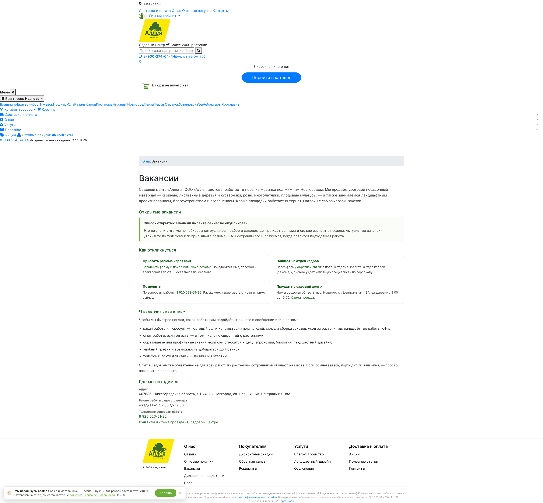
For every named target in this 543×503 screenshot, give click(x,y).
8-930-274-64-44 (14, 140)
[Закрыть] (13, 92)
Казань (80, 104)
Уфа (200, 104)
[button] (159, 16)
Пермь (159, 104)
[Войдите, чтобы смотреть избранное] (140, 61)
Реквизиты (248, 468)
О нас (176, 10)
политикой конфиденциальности (92, 495)
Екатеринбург (28, 104)
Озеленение (304, 468)
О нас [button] (206, 149)
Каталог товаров (18, 109)
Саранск (172, 104)
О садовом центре (202, 422)
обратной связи (309, 267)
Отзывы (190, 454)
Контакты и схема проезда (161, 422)
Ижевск (46, 104)
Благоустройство (309, 454)
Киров (91, 104)
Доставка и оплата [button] (248, 149)
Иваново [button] (151, 4)
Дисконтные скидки (256, 454)
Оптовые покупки (197, 10)
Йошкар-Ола (63, 104)
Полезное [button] (324, 149)
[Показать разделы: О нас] (537, 119)
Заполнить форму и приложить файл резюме (177, 267)
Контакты (221, 10)
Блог (188, 483)
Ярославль (230, 104)
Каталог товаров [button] (169, 150)
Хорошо (166, 493)
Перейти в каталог (271, 77)
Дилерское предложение (205, 475)
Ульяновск (188, 104)
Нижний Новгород (128, 104)
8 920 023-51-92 (189, 292)
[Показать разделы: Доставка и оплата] (537, 114)
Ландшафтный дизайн (312, 461)
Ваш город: (21, 98)
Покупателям (252, 446)
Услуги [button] (291, 149)
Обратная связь (252, 461)
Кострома (104, 104)
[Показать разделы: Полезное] (537, 129)
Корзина (48, 109)
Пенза (149, 104)
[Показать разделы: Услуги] (537, 124)
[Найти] (198, 50)
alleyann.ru (159, 467)
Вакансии (192, 468)
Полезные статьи (363, 461)
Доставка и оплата (155, 10)
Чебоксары (212, 104)
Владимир (8, 104)
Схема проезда (302, 298)
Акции (10, 135)
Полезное (12, 130)
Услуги (9, 125)
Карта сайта (286, 501)
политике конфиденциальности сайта (254, 497)
